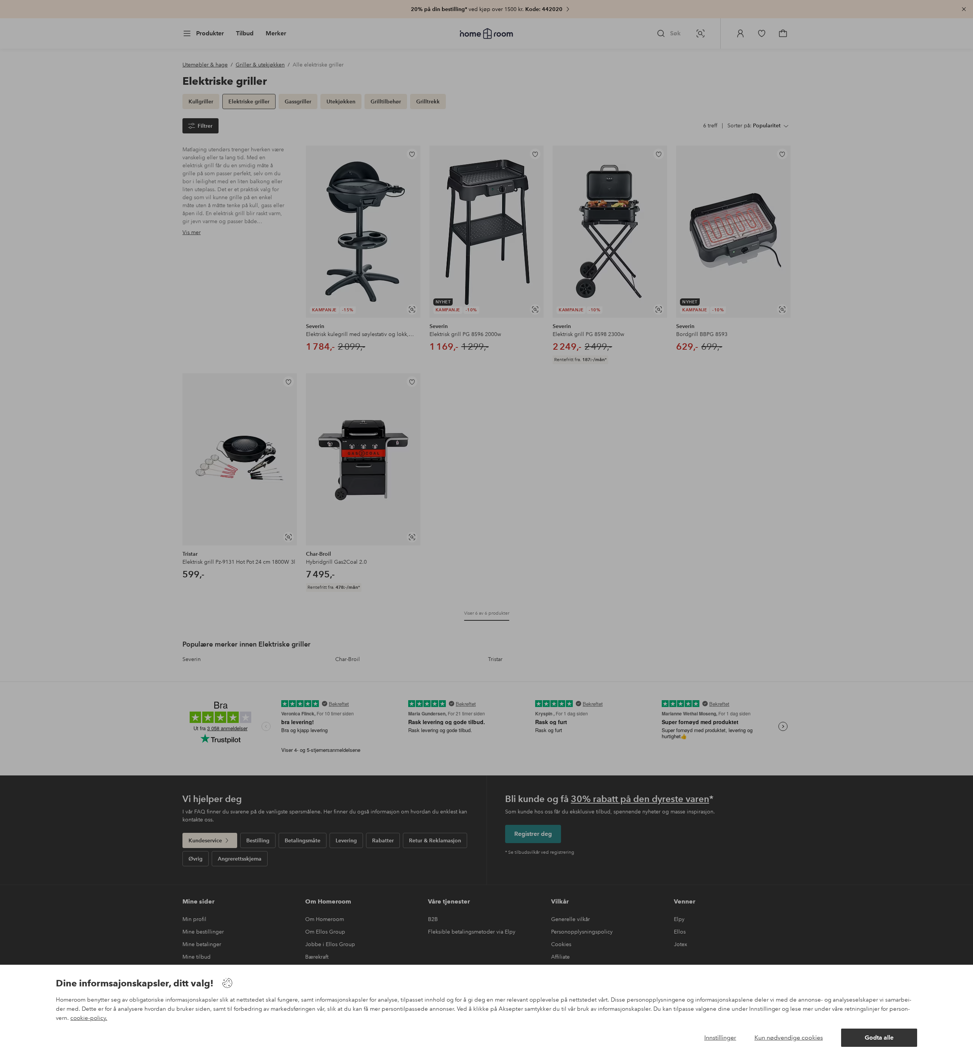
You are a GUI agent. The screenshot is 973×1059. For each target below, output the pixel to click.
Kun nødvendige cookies (788, 1037)
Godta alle (879, 1037)
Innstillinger (720, 1037)
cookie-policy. (88, 1018)
